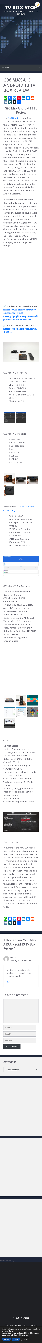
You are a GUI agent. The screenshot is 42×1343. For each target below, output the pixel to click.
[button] (39, 68)
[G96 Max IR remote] (21, 704)
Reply (9, 982)
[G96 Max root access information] (21, 715)
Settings (25, 1339)
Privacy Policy (30, 1325)
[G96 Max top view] (9, 482)
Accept (6, 1339)
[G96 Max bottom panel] (9, 494)
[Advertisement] (21, 38)
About (16, 1317)
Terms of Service (13, 1325)
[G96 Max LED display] (9, 704)
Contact (25, 1317)
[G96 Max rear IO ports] (21, 482)
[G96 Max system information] (9, 421)
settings (25, 1335)
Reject (16, 1339)
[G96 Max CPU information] (21, 421)
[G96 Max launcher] (32, 704)
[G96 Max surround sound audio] (9, 727)
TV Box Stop (21, 7)
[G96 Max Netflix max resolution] (32, 715)
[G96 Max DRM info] (9, 715)
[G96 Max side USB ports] (32, 482)
